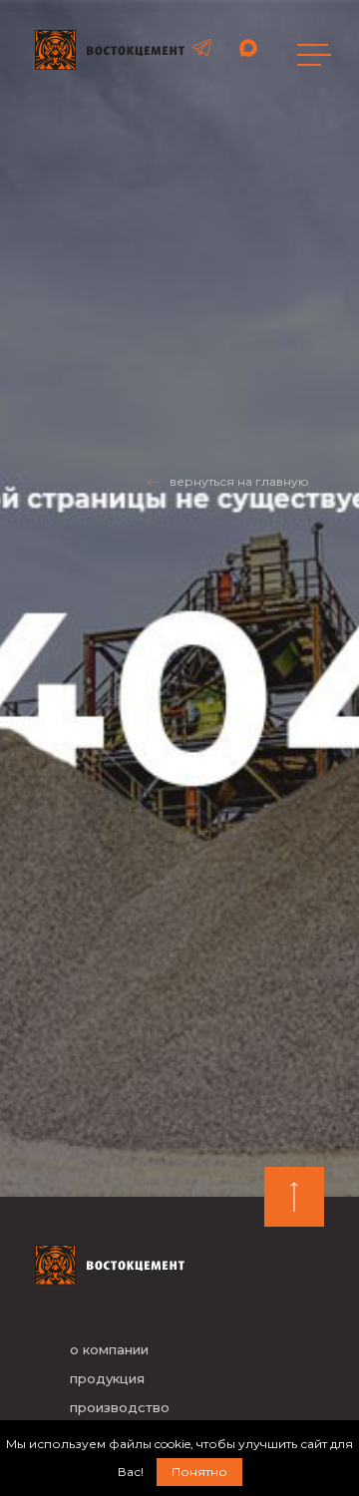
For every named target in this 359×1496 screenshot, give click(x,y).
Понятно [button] (199, 1471)
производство (120, 1407)
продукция (107, 1378)
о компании (109, 1349)
